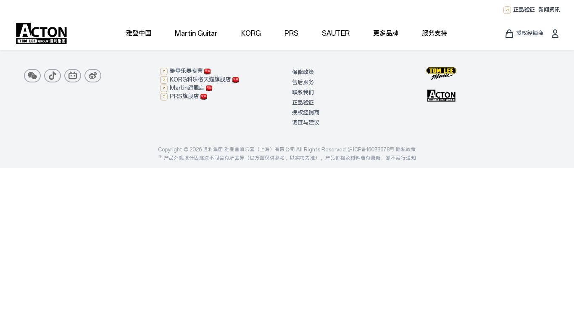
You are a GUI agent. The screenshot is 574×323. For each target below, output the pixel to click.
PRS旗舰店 (184, 96)
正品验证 (524, 9)
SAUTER (336, 33)
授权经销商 (305, 112)
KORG (251, 33)
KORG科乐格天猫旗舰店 (200, 79)
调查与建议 (305, 123)
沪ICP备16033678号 (371, 150)
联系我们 (303, 92)
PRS (291, 33)
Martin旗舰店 (187, 88)
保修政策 (303, 72)
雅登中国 (138, 33)
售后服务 (303, 82)
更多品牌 (385, 33)
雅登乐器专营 (186, 71)
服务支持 (434, 33)
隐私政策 (406, 150)
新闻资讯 (549, 9)
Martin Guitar (196, 33)
